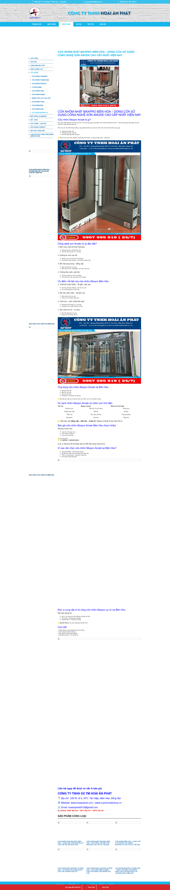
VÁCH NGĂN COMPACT (38, 127)
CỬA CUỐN (34, 58)
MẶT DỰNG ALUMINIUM (38, 116)
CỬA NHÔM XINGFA (38, 94)
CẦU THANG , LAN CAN (38, 123)
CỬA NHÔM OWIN (38, 91)
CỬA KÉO (33, 62)
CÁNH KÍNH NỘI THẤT (37, 65)
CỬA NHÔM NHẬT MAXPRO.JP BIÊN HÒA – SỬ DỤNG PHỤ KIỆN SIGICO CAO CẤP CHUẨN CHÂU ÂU (71, 870)
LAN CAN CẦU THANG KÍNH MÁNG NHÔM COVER (42, 135)
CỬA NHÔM (34, 73)
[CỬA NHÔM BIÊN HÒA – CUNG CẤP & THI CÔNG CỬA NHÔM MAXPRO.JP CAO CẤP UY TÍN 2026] (128, 830)
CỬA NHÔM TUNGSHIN (39, 76)
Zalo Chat (105, 887)
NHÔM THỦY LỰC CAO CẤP (41, 98)
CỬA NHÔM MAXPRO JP (40, 112)
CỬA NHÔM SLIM (37, 109)
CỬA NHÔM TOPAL (38, 102)
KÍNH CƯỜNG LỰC (36, 69)
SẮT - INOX (34, 120)
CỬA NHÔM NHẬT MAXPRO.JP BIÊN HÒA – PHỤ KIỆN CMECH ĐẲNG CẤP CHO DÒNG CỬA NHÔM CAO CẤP (99, 870)
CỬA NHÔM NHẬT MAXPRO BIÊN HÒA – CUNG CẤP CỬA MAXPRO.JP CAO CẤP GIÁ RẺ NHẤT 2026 (70, 843)
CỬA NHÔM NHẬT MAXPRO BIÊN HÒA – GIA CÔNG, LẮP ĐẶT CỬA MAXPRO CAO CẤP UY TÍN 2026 (98, 843)
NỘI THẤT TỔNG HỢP (37, 131)
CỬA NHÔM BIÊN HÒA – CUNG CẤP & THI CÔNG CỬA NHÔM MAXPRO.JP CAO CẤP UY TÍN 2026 (128, 843)
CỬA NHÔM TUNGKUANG (40, 80)
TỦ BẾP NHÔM (37, 87)
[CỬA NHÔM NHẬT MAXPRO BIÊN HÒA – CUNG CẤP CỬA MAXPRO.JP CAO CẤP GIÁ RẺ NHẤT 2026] (71, 830)
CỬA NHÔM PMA (37, 105)
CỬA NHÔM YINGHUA (39, 84)
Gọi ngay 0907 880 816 (72, 887)
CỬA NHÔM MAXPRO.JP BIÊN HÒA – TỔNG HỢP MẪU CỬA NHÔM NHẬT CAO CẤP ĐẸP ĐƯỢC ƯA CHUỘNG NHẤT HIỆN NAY (127, 870)
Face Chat (91, 887)
